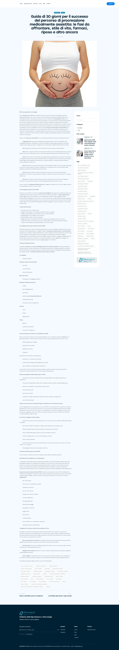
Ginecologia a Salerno (37, 571)
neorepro (90, 213)
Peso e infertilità (24, 579)
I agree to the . (27, 634)
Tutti (63, 12)
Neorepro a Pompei (82, 218)
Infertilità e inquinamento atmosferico (58, 573)
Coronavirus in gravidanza (41, 566)
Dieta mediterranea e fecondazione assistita (85, 173)
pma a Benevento (40, 579)
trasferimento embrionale (83, 243)
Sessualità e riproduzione (54, 581)
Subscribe (58, 629)
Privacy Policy (29, 634)
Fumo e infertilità (38, 568)
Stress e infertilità (24, 584)
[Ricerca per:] (87, 120)
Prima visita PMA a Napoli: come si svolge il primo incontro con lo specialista (90, 154)
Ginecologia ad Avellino (50, 571)
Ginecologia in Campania (63, 571)
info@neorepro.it (91, 629)
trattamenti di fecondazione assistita (39, 584)
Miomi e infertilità (59, 576)
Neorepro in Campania (82, 223)
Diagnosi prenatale (53, 566)
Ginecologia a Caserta (25, 571)
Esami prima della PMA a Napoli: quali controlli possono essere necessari (90, 142)
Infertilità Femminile (25, 576)
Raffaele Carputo (90, 236)
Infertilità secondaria (82, 206)
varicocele (48, 586)
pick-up (32, 579)
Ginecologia (46, 568)
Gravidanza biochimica (25, 573)
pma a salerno (24, 581)
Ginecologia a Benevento (57, 568)
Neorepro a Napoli (81, 216)
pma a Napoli (58, 579)
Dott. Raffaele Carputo (83, 176)
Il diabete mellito (36, 573)
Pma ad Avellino (33, 581)
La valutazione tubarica (37, 576)
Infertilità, (87, 137)
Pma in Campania (42, 581)
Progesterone (81, 236)
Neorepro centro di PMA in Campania (85, 221)
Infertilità (57, 12)
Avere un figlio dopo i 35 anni (27, 566)
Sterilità (64, 581)
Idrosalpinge (92, 196)
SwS (82, 646)
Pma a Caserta (50, 579)
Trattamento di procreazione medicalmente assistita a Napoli (84, 253)
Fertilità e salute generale (26, 568)
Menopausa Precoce (48, 576)
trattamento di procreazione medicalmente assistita (32, 586)
